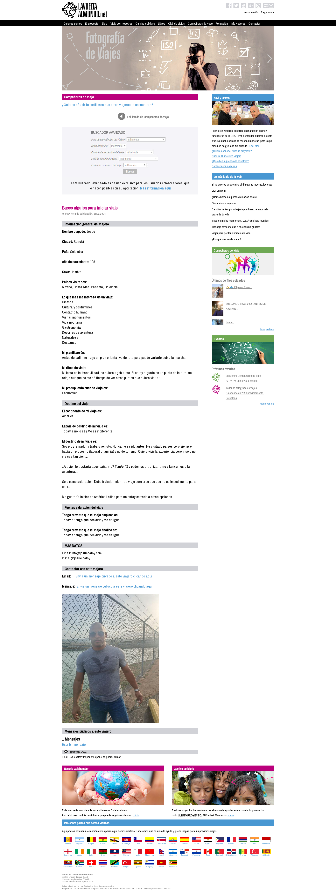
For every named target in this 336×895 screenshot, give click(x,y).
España (185, 844)
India (254, 844)
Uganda (138, 867)
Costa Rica (161, 844)
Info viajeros (238, 23)
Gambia (243, 844)
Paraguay (196, 855)
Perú (208, 855)
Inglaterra (68, 855)
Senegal (243, 855)
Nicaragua (173, 855)
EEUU (196, 844)
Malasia (126, 855)
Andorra (68, 844)
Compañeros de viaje (200, 23)
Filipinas (219, 844)
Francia (231, 844)
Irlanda (79, 855)
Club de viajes (176, 23)
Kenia (103, 855)
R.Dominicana (231, 855)
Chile (138, 844)
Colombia (149, 844)
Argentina (79, 844)
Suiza (91, 867)
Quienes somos (73, 23)
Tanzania (114, 867)
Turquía (126, 867)
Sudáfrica (79, 867)
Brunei (114, 844)
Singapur (254, 855)
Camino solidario (145, 23)
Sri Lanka (266, 855)
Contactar (254, 23)
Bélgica (91, 844)
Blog (104, 23)
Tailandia (102, 867)
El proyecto (92, 23)
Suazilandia (68, 867)
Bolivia (103, 844)
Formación (222, 23)
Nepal (161, 855)
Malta (138, 855)
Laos (114, 855)
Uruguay (149, 867)
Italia (91, 855)
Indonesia (266, 844)
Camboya (126, 844)
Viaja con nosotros (121, 23)
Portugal (219, 855)
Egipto (207, 844)
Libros (161, 23)
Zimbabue (173, 867)
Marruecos (149, 855)
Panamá (184, 855)
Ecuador (173, 844)
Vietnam (161, 867)
